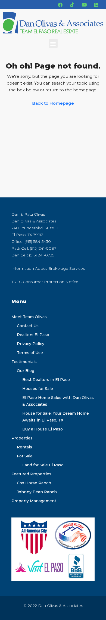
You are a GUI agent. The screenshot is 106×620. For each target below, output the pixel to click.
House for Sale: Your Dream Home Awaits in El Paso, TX (55, 417)
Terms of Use (30, 352)
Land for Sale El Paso (43, 465)
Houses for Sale (37, 388)
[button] (53, 43)
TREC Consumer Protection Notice (44, 281)
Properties (22, 438)
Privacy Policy (30, 343)
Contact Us (28, 325)
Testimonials (24, 361)
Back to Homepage (53, 103)
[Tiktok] (72, 4)
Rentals (24, 447)
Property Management (33, 500)
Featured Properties (31, 474)
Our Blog (25, 370)
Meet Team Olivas (29, 316)
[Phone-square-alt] (96, 4)
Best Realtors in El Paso (46, 379)
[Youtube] (84, 4)
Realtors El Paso (33, 334)
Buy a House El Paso (42, 429)
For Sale (25, 456)
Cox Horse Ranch (34, 482)
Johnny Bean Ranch (37, 491)
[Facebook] (60, 4)
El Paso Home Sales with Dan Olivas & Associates (58, 401)
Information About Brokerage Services (48, 268)
